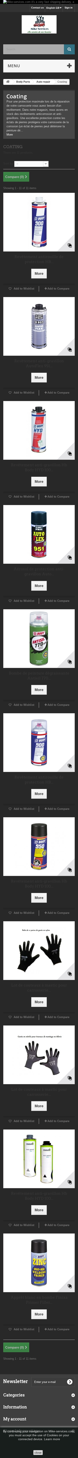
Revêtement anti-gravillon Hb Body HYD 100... (39, 467)
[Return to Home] (8, 82)
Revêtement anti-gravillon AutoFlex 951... (39, 363)
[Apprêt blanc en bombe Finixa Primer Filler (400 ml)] (39, 1263)
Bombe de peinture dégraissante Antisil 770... (39, 675)
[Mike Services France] (39, 24)
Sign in (69, 7)
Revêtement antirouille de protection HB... (39, 259)
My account (14, 1419)
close (38, 1452)
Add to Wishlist (23, 288)
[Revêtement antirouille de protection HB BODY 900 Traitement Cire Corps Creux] (39, 222)
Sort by (8, 163)
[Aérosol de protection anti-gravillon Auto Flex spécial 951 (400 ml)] (39, 534)
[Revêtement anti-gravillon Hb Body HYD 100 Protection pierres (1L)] (39, 430)
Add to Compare (58, 288)
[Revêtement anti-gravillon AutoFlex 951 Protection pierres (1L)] (39, 326)
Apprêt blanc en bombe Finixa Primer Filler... (39, 1300)
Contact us (37, 7)
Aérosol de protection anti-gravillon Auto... (39, 571)
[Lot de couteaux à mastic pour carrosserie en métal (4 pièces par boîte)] (39, 950)
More (9, 134)
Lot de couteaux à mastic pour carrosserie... (39, 987)
